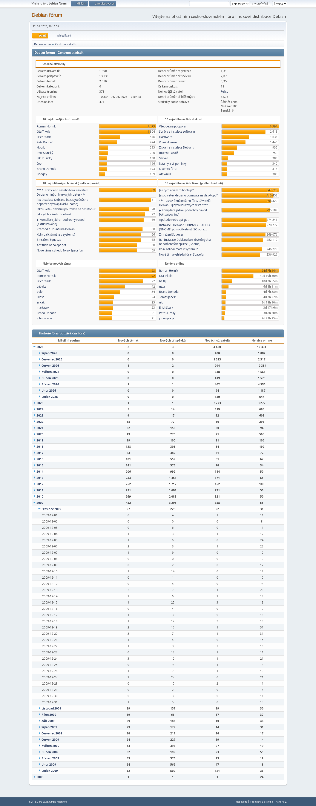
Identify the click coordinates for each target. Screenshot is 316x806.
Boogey (42, 174)
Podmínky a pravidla (261, 801)
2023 (40, 415)
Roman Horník (46, 126)
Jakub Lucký (44, 158)
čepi (39, 163)
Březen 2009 (50, 758)
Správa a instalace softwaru (177, 131)
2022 (40, 422)
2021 (40, 428)
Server (163, 158)
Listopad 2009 (51, 708)
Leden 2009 (49, 771)
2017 (40, 453)
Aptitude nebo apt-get (51, 245)
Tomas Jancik (167, 297)
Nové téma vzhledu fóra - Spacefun (60, 250)
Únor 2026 (48, 390)
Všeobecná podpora (172, 126)
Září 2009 (48, 721)
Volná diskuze (168, 142)
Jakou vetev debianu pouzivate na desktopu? (66, 209)
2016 (40, 459)
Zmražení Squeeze (49, 240)
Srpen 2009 (49, 727)
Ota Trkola (43, 131)
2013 (40, 478)
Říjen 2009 (48, 715)
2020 (40, 434)
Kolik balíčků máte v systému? (56, 234)
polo (40, 292)
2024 (40, 409)
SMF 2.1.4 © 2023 (38, 801)
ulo (161, 302)
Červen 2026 (50, 366)
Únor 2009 (48, 764)
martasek (43, 308)
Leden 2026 (49, 397)
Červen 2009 (50, 740)
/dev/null (165, 174)
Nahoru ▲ (281, 801)
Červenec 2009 (51, 733)
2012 (40, 484)
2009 (40, 503)
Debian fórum (47, 15)
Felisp (224, 91)
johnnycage (44, 318)
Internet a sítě (168, 153)
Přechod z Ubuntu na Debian (56, 229)
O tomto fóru (167, 169)
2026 (40, 347)
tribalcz (41, 286)
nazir (162, 286)
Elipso (40, 297)
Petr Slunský (45, 153)
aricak (40, 302)
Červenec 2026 (51, 359)
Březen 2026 (50, 384)
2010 (40, 496)
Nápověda (241, 801)
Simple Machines (58, 801)
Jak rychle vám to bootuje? (54, 214)
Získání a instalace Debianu (176, 147)
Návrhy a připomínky (173, 163)
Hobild (41, 147)
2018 (40, 447)
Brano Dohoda (46, 169)
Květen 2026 (50, 372)
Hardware (165, 137)
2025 (40, 403)
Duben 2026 (49, 378)
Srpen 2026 (49, 353)
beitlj (162, 281)
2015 (40, 465)
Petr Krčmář (45, 142)
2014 (40, 471)
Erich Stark (44, 137)
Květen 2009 (50, 746)
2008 (40, 777)
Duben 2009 (49, 752)
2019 (40, 440)
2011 (40, 490)
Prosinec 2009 (51, 509)
